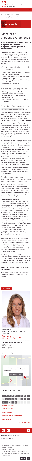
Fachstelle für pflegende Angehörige (9, 16)
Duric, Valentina (6, 288)
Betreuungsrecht (7, 419)
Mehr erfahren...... (14, 459)
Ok (28, 458)
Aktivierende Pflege (8, 405)
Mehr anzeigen (25, 422)
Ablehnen (23, 458)
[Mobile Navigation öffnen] (29, 10)
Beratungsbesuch (7, 412)
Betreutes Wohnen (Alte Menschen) (12, 415)
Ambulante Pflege (7, 408)
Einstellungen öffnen (16, 374)
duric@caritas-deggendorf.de (12, 338)
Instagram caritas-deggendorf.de (8, 430)
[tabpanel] (16, 24)
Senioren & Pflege (15, 14)
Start (8, 14)
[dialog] (16, 452)
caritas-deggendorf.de (7, 438)
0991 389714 (7, 336)
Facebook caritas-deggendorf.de (3, 430)
